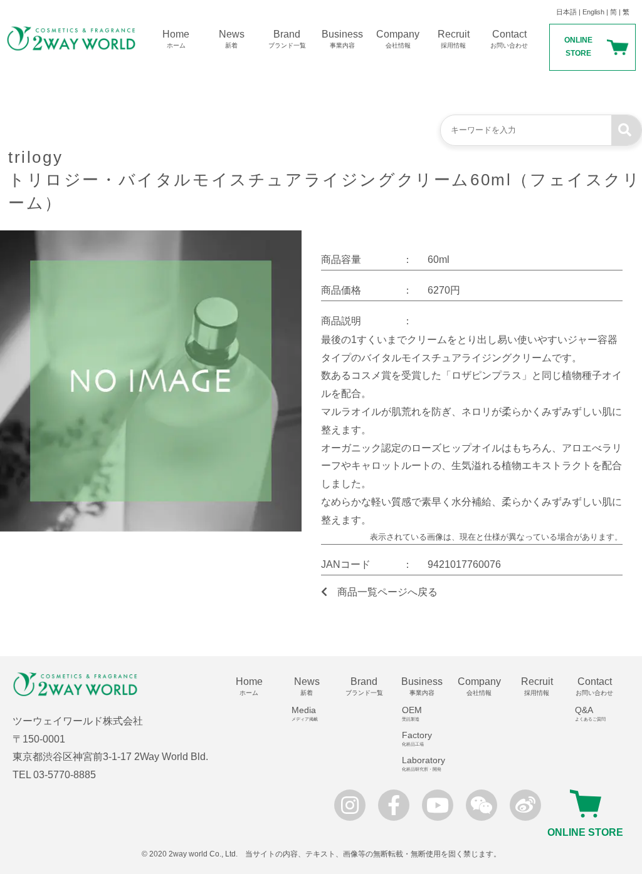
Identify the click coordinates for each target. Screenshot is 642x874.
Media (305, 713)
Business (342, 39)
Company (397, 39)
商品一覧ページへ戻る (387, 592)
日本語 (566, 12)
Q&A (590, 713)
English (593, 12)
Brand (287, 39)
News (232, 39)
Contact (509, 39)
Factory (417, 738)
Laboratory (423, 763)
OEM (412, 713)
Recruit (454, 39)
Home (175, 39)
